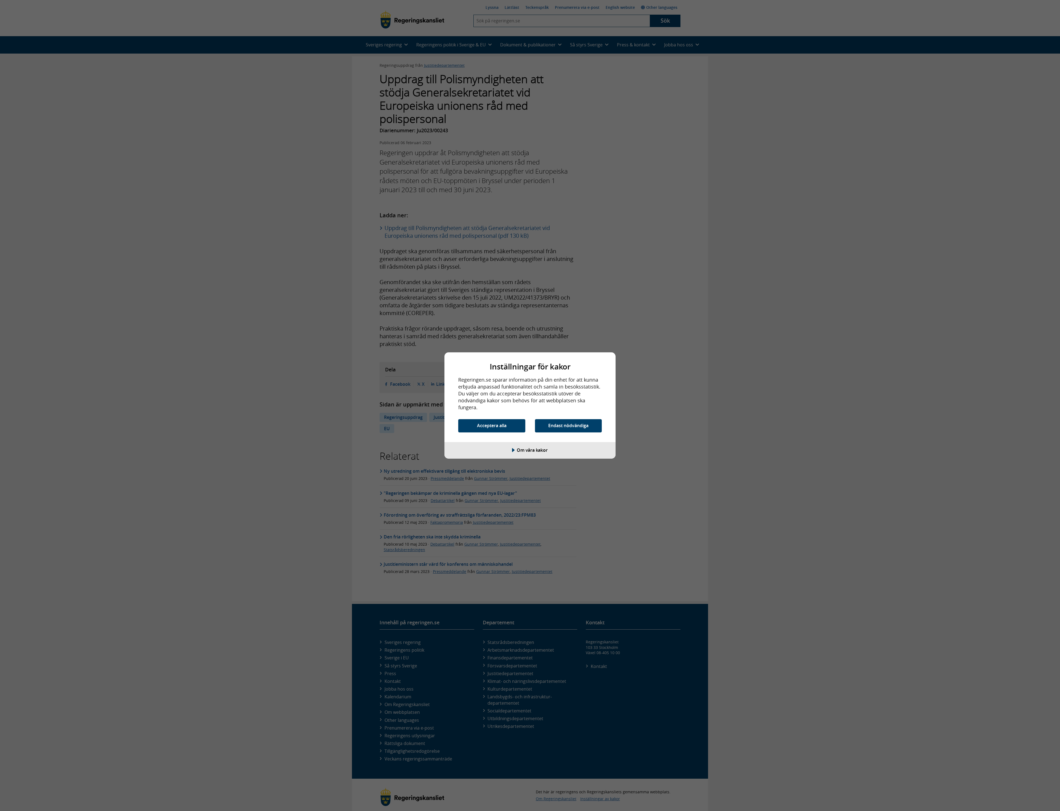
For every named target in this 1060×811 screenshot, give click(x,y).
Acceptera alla (492, 425)
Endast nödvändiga (568, 425)
